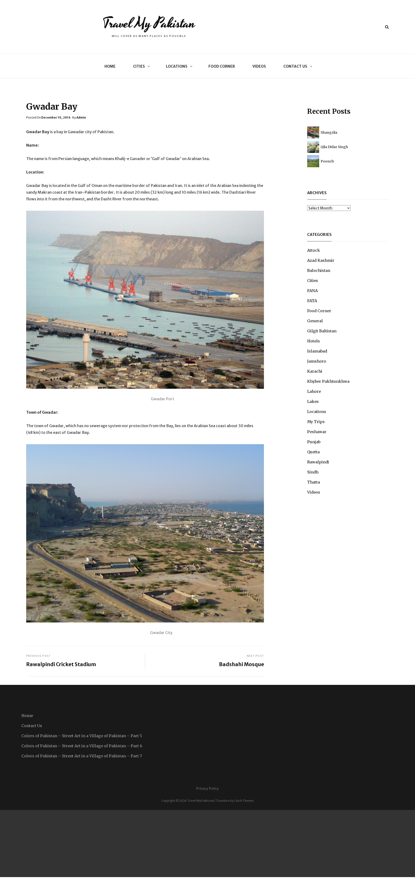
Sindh (312, 472)
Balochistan (318, 270)
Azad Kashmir (320, 260)
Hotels (313, 341)
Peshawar (316, 431)
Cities (139, 66)
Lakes (313, 401)
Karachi (314, 371)
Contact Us (295, 66)
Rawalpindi (318, 462)
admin (81, 117)
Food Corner (221, 66)
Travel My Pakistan (149, 23)
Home (110, 66)
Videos (259, 66)
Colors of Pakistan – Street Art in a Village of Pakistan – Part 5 (81, 735)
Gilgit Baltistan (321, 331)
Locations (176, 66)
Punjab (313, 441)
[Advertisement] (144, 843)
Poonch (327, 161)
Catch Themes (244, 800)
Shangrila (329, 132)
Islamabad (317, 351)
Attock (313, 250)
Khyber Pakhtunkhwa (328, 381)
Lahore (314, 391)
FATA (312, 300)
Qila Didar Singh (334, 147)
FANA (312, 290)
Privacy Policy (207, 788)
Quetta (313, 451)
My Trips (316, 421)
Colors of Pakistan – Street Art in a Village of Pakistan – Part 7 (81, 755)
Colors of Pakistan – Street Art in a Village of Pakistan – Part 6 (81, 745)
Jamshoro (316, 361)
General (315, 320)
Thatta (313, 482)
